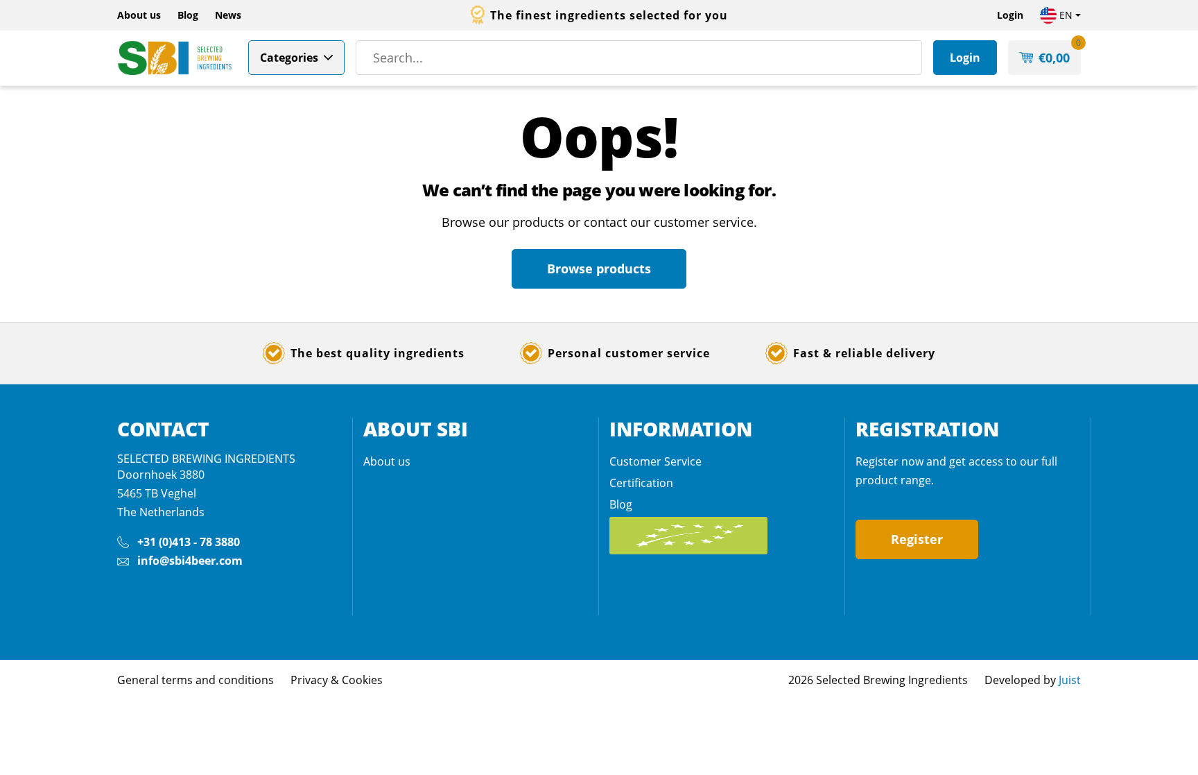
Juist (1070, 680)
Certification (641, 483)
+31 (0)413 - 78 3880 (188, 542)
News (228, 15)
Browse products (599, 268)
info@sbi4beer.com (190, 560)
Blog (187, 15)
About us (139, 15)
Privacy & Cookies (336, 680)
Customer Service (655, 461)
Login (1010, 15)
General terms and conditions (195, 680)
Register (917, 539)
